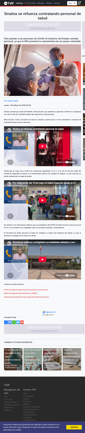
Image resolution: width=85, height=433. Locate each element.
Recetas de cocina (11, 405)
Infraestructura (29, 412)
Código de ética (29, 420)
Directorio (27, 401)
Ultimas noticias (10, 402)
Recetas (40, 3)
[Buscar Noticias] (74, 3)
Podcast (7, 410)
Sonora (57, 3)
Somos (26, 399)
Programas (8, 407)
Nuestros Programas (31, 407)
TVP (6, 397)
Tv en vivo (8, 399)
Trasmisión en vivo (31, 409)
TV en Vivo (31, 3)
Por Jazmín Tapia (11, 101)
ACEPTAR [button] (74, 427)
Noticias (19, 3)
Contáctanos (28, 396)
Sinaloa (49, 3)
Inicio (25, 393)
